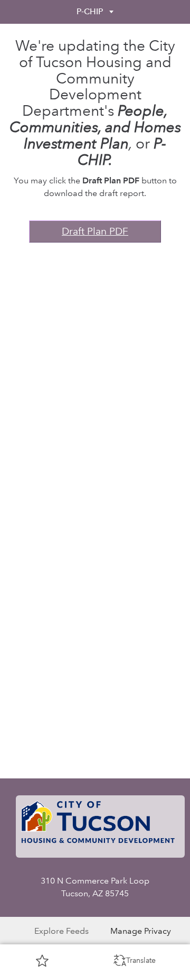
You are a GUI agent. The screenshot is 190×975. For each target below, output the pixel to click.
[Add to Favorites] (42, 960)
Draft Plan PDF (95, 231)
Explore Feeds (61, 931)
